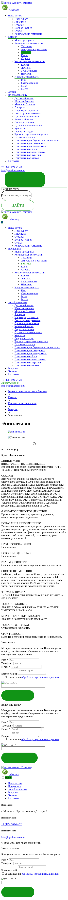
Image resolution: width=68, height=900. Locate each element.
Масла (24, 88)
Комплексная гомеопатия (29, 43)
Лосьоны (26, 67)
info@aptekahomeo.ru (13, 837)
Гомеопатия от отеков (27, 158)
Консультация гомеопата (28, 33)
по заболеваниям (17, 302)
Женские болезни (24, 101)
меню (8, 777)
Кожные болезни (24, 119)
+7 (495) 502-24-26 (11, 166)
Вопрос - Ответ (23, 27)
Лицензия (20, 21)
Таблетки (26, 46)
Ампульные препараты (34, 49)
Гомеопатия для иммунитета (31, 146)
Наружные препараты (27, 76)
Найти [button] (18, 205)
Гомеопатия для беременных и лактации (37, 140)
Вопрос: (5, 736)
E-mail (5, 666)
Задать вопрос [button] (19, 758)
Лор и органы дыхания (27, 113)
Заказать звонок (25, 177)
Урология (20, 128)
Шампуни (26, 73)
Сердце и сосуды (24, 131)
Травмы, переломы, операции (31, 134)
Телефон (7, 663)
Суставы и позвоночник (28, 125)
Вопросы (13, 368)
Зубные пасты (29, 70)
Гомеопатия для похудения (30, 143)
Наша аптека (15, 15)
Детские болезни (24, 98)
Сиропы (25, 58)
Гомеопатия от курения (28, 155)
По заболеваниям (17, 94)
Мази (24, 86)
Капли (24, 55)
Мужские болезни (25, 104)
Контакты (13, 161)
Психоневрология (25, 137)
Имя (4, 659)
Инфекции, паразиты (26, 110)
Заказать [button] (18, 695)
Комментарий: (9, 673)
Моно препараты (24, 40)
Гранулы (26, 52)
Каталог (12, 36)
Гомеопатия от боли (26, 149)
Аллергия (20, 107)
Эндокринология (24, 122)
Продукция (14, 248)
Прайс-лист (21, 18)
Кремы (25, 64)
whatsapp (14, 9)
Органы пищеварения (27, 116)
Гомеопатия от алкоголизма (30, 152)
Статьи (18, 30)
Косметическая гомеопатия (30, 61)
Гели (23, 80)
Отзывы (19, 24)
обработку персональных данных (40, 677)
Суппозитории (29, 83)
